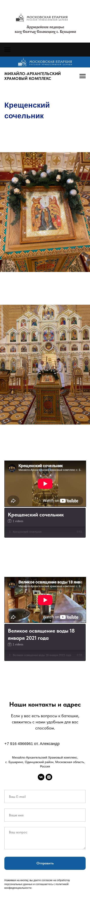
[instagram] (49, 777)
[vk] (41, 777)
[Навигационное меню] (7, 49)
